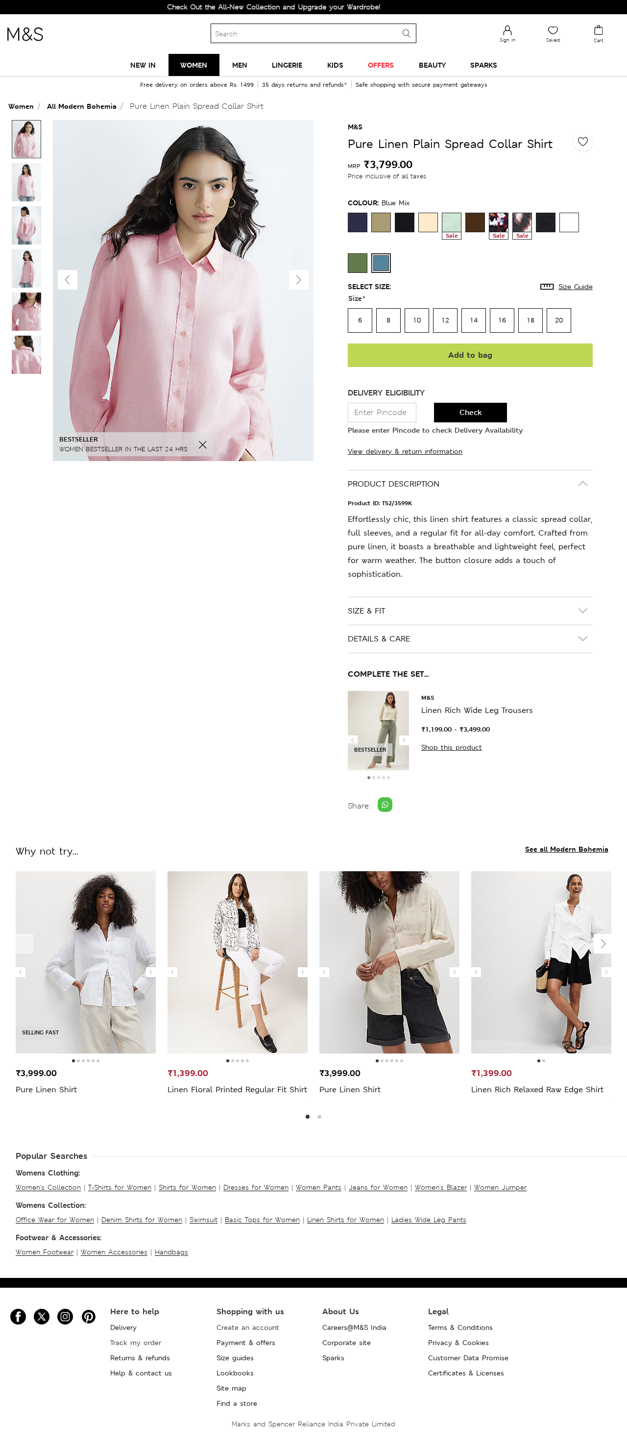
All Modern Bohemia (82, 106)
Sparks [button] (483, 65)
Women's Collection (48, 1187)
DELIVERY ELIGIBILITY (386, 393)
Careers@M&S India (354, 1327)
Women (21, 106)
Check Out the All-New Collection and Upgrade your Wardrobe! (245, 6)
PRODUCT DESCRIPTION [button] (393, 484)
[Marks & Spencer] (25, 43)
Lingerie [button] (287, 65)
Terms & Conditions (460, 1327)
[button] (299, 280)
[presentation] (353, 740)
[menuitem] (143, 65)
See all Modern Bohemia (566, 849)
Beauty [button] (432, 65)
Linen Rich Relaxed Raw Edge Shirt (537, 1089)
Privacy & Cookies (458, 1342)
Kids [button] (335, 65)
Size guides (235, 1357)
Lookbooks (235, 1373)
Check (470, 412)
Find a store (237, 1403)
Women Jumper (500, 1187)
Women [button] (193, 65)
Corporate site (346, 1342)
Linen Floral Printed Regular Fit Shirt (237, 1089)
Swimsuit (203, 1219)
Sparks (333, 1357)
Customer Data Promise (468, 1357)
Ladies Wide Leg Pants (428, 1219)
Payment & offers (246, 1342)
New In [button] (143, 65)
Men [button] (239, 65)
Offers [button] (381, 65)
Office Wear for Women (55, 1219)
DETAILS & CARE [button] (379, 639)
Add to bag (470, 355)
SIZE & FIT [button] (366, 611)
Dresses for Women (256, 1187)
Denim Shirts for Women (141, 1219)
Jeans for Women (378, 1187)
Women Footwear (44, 1252)
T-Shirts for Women (119, 1187)
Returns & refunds (140, 1357)
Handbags (171, 1252)
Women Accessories (114, 1252)
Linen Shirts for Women (345, 1219)
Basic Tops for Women (262, 1219)
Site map (231, 1388)
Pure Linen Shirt (46, 1089)
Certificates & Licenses (466, 1373)
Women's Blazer (441, 1187)
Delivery (123, 1327)
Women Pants (318, 1187)
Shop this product (451, 747)
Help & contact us (141, 1373)
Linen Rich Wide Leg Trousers (477, 710)
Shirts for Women (187, 1187)
